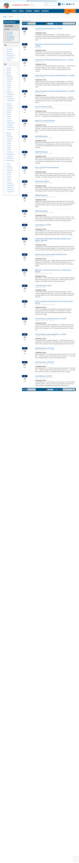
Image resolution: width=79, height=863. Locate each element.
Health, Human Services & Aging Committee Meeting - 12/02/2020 (54, 75)
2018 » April (9, 40)
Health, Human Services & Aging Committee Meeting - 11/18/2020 (54, 91)
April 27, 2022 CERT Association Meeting (47, 167)
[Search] (59, 4)
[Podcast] (73, 4)
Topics (69, 11)
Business (21, 11)
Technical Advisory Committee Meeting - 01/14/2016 (50, 318)
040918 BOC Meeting (41, 152)
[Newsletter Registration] (69, 4)
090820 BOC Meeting (41, 195)
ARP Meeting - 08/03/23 (42, 181)
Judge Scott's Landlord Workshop (45, 120)
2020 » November (10, 37)
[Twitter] (65, 4)
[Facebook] (62, 4)
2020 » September (10, 36)
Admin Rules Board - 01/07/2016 (44, 362)
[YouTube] (67, 4)
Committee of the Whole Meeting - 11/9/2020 (48, 28)
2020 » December (10, 39)
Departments (45, 11)
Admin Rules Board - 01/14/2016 (44, 348)
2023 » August (9, 32)
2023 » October (9, 33)
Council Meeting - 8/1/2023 (43, 225)
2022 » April (9, 34)
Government (28, 11)
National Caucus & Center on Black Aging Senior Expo (51, 254)
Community (37, 11)
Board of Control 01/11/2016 (43, 106)
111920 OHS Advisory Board (43, 285)
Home (5, 17)
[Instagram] (71, 4)
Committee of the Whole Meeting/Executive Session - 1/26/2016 (54, 60)
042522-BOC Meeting (41, 211)
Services (14, 11)
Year (7, 29)
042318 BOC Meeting (41, 136)
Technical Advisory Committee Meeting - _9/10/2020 (50, 334)
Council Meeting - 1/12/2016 (43, 376)
